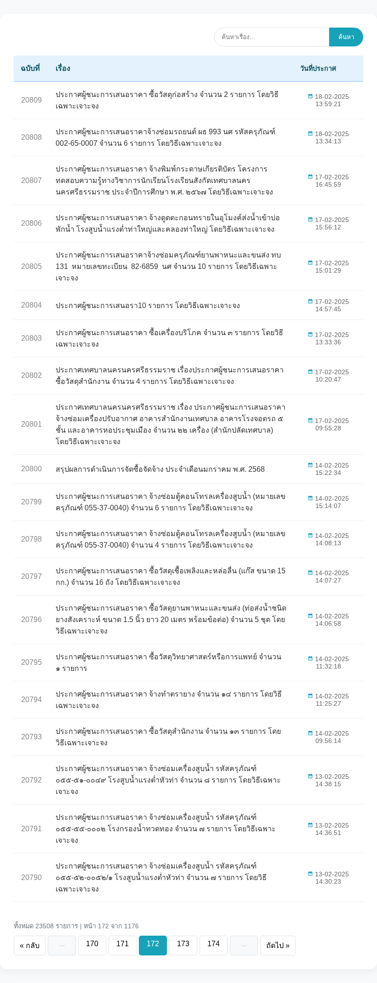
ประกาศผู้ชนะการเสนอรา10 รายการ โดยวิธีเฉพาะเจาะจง (148, 305)
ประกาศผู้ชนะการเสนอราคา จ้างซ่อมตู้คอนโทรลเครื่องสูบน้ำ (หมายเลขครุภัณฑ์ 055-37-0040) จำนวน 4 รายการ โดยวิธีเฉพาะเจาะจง (171, 539)
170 (92, 944)
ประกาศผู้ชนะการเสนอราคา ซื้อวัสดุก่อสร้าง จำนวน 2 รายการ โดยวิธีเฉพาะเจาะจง (167, 100)
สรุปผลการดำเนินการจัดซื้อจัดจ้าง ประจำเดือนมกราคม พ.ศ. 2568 (160, 469)
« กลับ (30, 945)
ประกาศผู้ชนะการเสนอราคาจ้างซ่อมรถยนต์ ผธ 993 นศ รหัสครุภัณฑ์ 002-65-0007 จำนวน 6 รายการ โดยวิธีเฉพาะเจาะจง (165, 137)
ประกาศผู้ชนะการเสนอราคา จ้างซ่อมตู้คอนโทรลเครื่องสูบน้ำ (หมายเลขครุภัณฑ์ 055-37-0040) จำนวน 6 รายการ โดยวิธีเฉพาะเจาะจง (171, 502)
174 (213, 944)
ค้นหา (346, 37)
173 (183, 944)
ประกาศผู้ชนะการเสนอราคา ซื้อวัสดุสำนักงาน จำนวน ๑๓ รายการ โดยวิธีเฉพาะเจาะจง (168, 737)
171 (122, 944)
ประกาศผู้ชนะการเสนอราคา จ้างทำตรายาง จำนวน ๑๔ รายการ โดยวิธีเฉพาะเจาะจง (169, 699)
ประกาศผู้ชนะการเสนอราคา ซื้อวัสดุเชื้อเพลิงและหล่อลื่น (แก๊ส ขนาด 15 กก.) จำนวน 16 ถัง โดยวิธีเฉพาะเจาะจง (171, 576)
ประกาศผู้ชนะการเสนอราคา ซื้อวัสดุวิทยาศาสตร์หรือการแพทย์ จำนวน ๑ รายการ (168, 662)
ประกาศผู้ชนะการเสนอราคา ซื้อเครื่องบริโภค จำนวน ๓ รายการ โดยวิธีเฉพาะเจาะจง (169, 338)
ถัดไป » (278, 945)
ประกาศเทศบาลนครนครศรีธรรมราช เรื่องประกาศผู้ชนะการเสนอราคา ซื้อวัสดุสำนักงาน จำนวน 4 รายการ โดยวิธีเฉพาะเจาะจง (170, 375)
